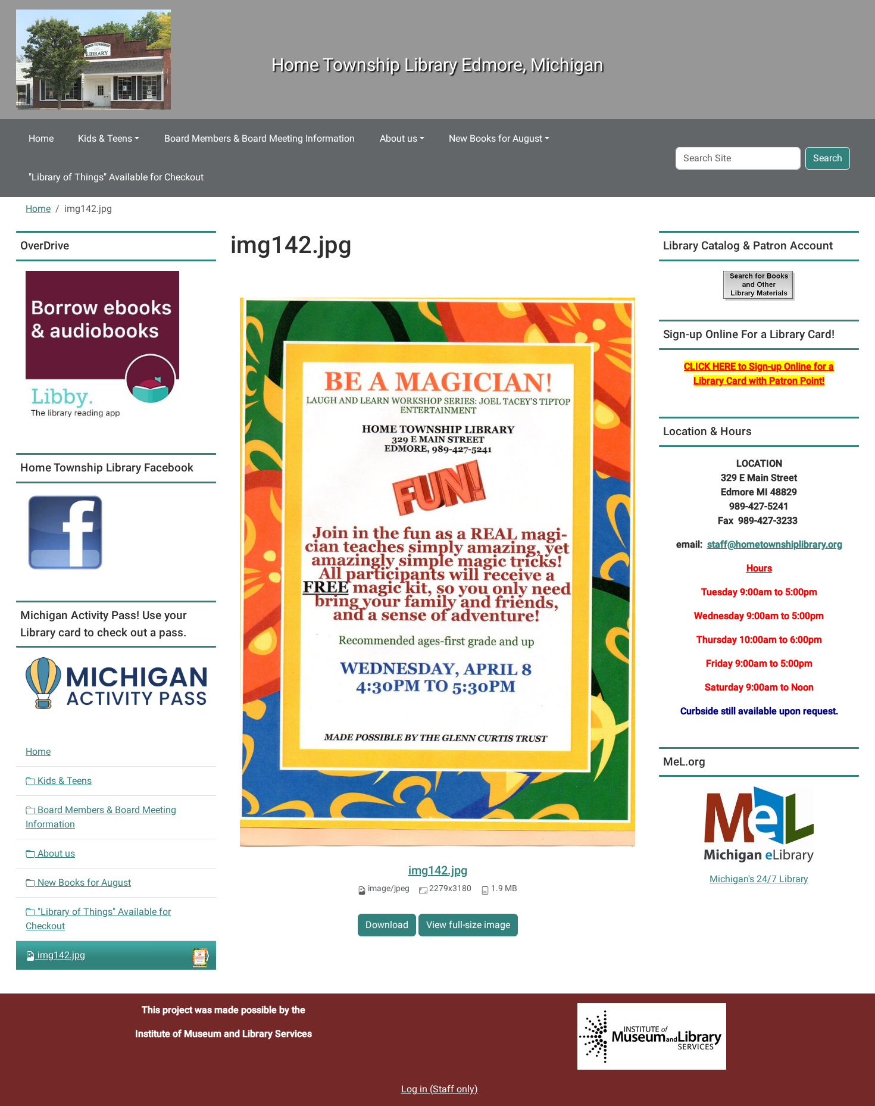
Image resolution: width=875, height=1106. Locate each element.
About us (398, 138)
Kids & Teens (105, 138)
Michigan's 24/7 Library (759, 879)
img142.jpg (437, 870)
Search (827, 158)
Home (41, 138)
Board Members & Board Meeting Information (259, 138)
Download (386, 924)
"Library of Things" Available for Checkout (116, 177)
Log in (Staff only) (439, 1089)
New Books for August (495, 138)
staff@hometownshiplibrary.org (774, 544)
